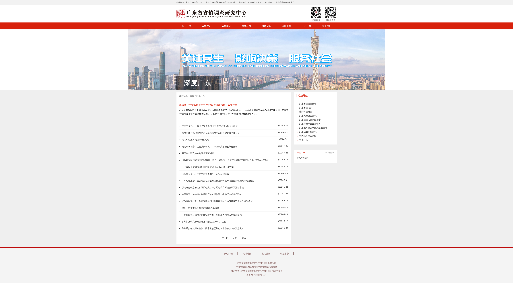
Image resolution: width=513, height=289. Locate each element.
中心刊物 (306, 26)
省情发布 (206, 26)
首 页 (186, 26)
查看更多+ (329, 152)
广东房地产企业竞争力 (310, 124)
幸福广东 (303, 140)
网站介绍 (228, 253)
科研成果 (266, 26)
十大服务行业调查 (307, 136)
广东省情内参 (305, 108)
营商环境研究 (305, 112)
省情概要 (226, 26)
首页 (192, 96)
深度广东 (200, 96)
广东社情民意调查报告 (310, 120)
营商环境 (246, 26)
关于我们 (326, 26)
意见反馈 (266, 253)
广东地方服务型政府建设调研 (313, 128)
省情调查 (286, 26)
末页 (235, 238)
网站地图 (247, 253)
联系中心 (284, 253)
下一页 (225, 238)
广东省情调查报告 (307, 103)
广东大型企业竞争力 (308, 116)
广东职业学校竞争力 (308, 132)
